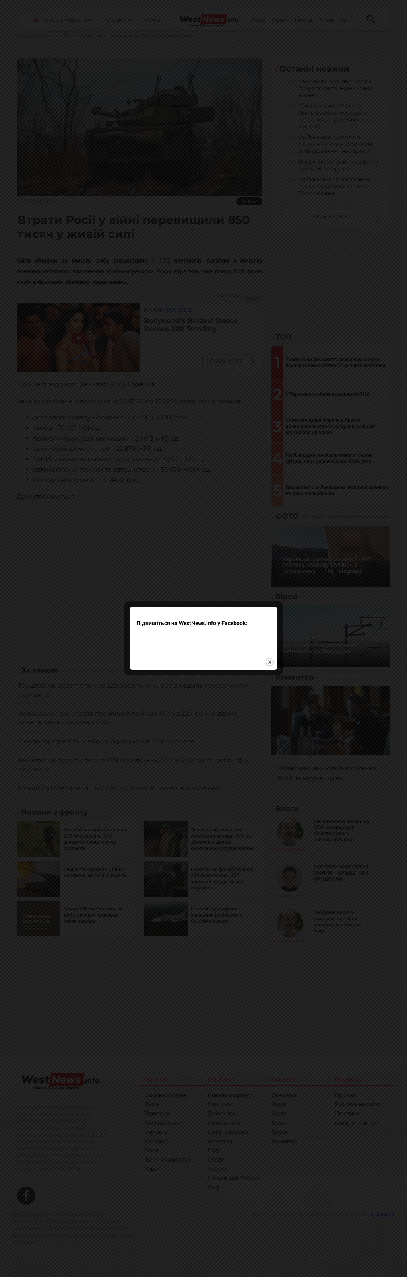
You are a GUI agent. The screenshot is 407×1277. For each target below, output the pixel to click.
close (270, 662)
